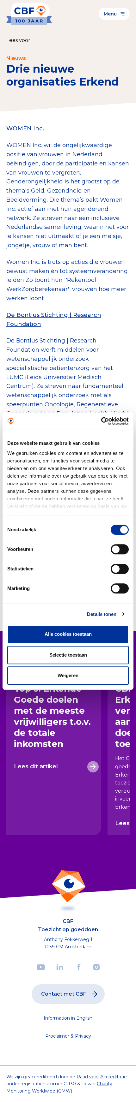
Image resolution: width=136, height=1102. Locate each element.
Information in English (68, 1018)
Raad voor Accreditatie (102, 1077)
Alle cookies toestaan (68, 634)
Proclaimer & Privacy (68, 1036)
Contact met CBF (63, 994)
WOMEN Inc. (25, 128)
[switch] (120, 549)
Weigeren (68, 675)
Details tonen (101, 614)
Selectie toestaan (68, 655)
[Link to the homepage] (29, 13)
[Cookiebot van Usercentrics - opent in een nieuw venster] (101, 421)
